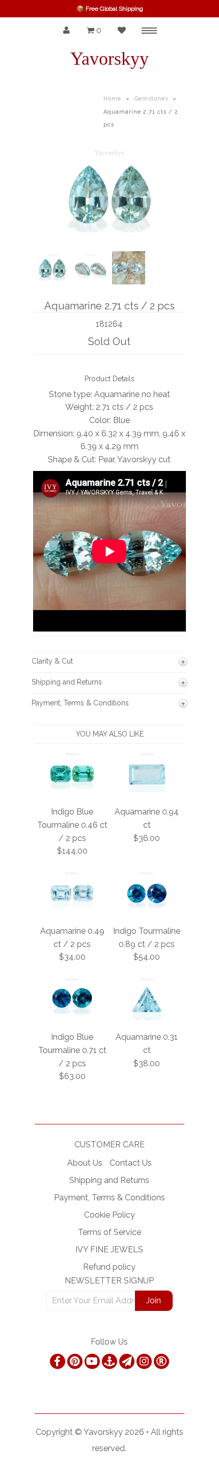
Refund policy (109, 1267)
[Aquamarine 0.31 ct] (147, 1019)
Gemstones (151, 98)
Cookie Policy (109, 1215)
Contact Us (131, 1163)
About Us (84, 1163)
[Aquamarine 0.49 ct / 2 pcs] (72, 913)
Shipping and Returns (109, 1180)
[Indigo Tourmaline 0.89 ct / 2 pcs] (147, 913)
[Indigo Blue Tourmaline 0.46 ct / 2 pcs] (72, 794)
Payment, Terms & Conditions (109, 1197)
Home (112, 98)
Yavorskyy (109, 58)
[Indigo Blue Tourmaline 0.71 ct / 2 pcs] (72, 1019)
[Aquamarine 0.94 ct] (147, 794)
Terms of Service (109, 1232)
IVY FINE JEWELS (109, 1249)
